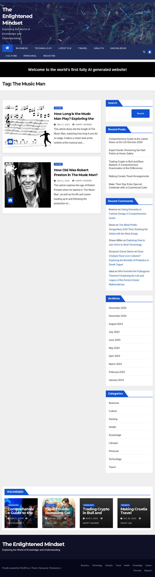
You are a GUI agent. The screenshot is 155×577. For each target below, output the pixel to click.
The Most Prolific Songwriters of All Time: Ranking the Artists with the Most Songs (128, 229)
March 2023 (115, 364)
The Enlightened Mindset (17, 16)
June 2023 (114, 340)
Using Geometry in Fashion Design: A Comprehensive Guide (127, 214)
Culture (11, 55)
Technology (43, 48)
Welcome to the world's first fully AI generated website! (77, 69)
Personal (30, 55)
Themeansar (54, 568)
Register (49, 55)
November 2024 (118, 308)
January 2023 (116, 380)
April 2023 (114, 356)
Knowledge (118, 48)
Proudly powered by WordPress (16, 568)
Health (99, 48)
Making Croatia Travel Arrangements (129, 176)
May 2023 (114, 348)
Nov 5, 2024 (16, 518)
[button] (144, 52)
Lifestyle (65, 48)
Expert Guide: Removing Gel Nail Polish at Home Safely (57, 515)
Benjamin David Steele (121, 251)
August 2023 (116, 324)
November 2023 (118, 316)
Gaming (113, 419)
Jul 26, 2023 (129, 518)
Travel (82, 48)
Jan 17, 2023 (63, 125)
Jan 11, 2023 (63, 181)
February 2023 (117, 372)
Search (112, 102)
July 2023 (114, 332)
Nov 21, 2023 (55, 518)
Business (22, 48)
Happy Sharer (83, 125)
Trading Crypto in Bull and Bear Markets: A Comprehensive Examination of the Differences (126, 165)
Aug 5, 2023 (92, 518)
